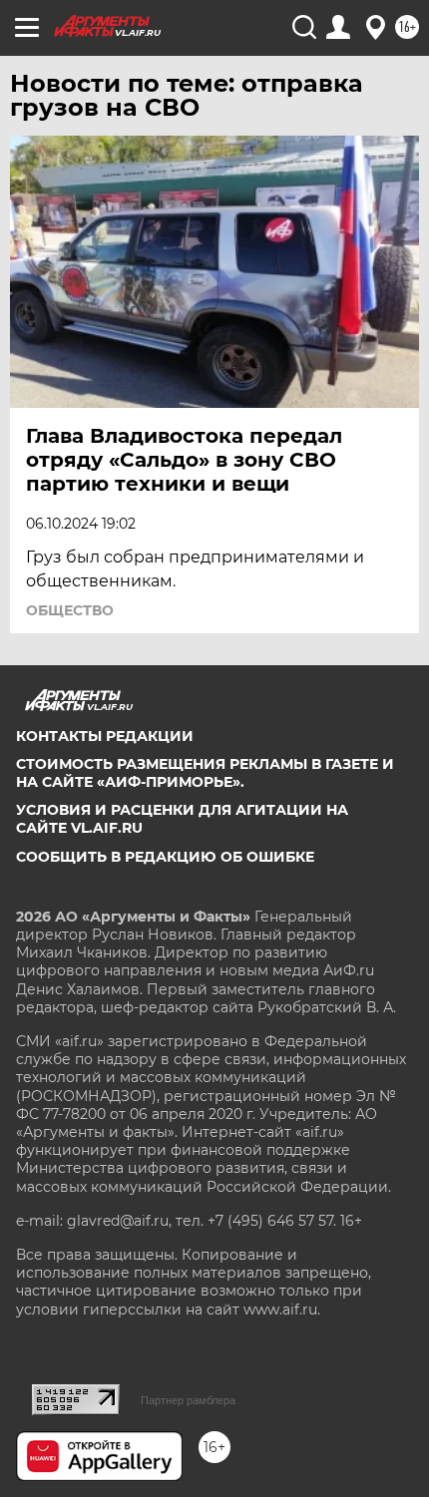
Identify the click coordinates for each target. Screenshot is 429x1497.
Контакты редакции (105, 736)
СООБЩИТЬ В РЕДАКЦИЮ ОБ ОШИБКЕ (165, 857)
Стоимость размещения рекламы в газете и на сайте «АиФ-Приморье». (205, 773)
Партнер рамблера (188, 1400)
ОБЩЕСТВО (70, 610)
